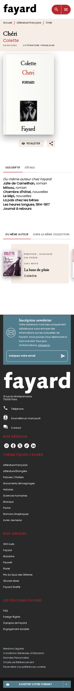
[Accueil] (19, 9)
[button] (39, 45)
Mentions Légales (13, 648)
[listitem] (6, 445)
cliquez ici (44, 345)
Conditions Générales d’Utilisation (23, 653)
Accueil (7, 22)
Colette (11, 40)
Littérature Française (29, 22)
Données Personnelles (16, 657)
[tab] (12, 167)
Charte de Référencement (18, 662)
